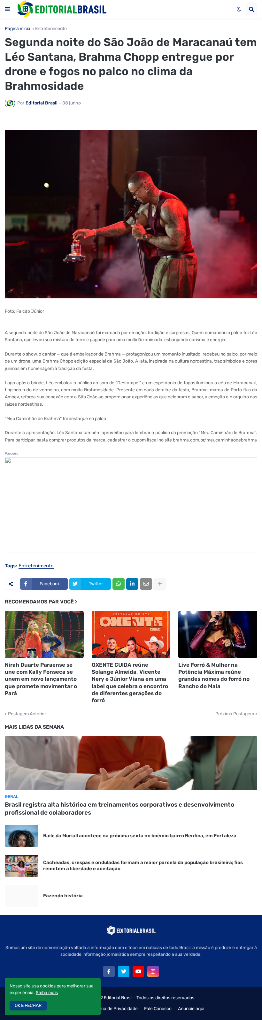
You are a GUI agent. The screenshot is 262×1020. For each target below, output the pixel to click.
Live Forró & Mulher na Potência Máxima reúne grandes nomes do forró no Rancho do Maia (214, 675)
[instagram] (153, 971)
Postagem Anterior (27, 714)
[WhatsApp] (118, 584)
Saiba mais (47, 992)
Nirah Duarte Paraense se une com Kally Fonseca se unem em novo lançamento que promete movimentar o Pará (41, 679)
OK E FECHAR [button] (28, 1005)
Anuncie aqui (191, 1008)
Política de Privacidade (114, 1008)
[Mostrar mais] (160, 584)
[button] (7, 9)
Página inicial (18, 29)
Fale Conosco (158, 1008)
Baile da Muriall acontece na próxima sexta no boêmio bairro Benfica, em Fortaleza (139, 836)
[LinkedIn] (132, 584)
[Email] (146, 584)
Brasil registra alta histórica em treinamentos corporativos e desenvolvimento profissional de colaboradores (119, 808)
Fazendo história (63, 896)
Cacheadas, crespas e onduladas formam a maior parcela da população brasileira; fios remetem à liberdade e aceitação (143, 866)
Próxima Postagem (234, 714)
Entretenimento (51, 29)
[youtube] (138, 971)
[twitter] (123, 971)
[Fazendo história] (21, 896)
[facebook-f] (109, 971)
